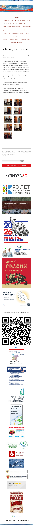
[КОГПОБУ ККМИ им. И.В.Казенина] (16, 8)
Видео (22, 33)
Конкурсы (7, 33)
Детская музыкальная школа (12, 30)
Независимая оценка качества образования (16, 39)
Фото (27, 33)
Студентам (15, 33)
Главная (16, 17)
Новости (26, 23)
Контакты (16, 36)
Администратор (8, 51)
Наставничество (16, 42)
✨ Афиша (27, 30)
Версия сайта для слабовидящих (16, 165)
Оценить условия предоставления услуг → (16, 347)
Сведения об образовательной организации (16, 20)
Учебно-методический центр (11, 26)
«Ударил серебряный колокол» (24, 152)
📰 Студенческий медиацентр (13, 23)
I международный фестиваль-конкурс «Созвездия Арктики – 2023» (8, 153)
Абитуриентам (26, 26)
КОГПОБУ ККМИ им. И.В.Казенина (15, 520)
